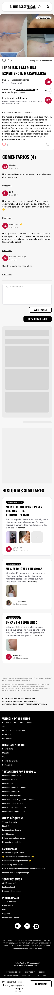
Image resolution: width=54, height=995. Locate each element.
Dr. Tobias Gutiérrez (25, 89)
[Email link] (36, 926)
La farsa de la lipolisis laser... (13, 852)
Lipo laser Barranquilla (11, 791)
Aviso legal (26, 976)
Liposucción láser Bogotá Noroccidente (18, 799)
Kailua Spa (6, 734)
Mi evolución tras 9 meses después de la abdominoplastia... (24, 511)
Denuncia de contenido (11, 891)
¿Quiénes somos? (9, 883)
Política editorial (40, 976)
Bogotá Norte (7, 749)
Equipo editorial (8, 887)
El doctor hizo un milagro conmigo (15, 873)
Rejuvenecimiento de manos (13, 838)
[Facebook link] (27, 927)
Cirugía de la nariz (9, 822)
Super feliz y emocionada (12, 865)
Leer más (20, 527)
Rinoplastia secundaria (11, 842)
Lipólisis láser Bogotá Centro (13, 811)
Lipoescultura (14, 564)
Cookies (42, 972)
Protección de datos (14, 972)
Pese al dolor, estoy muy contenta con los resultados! (23, 869)
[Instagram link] (18, 927)
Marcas (5, 910)
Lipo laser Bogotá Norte (11, 775)
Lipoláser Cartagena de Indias (14, 807)
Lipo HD (5, 826)
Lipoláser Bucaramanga (11, 795)
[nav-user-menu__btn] (47, 7)
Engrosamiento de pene (11, 830)
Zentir (4, 726)
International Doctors (10, 918)
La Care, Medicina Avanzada (13, 730)
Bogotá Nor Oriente (10, 761)
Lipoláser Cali (7, 783)
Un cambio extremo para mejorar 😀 (16, 861)
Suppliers (6, 914)
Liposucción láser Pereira (12, 803)
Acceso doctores (9, 902)
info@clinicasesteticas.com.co (27, 965)
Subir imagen (40, 309)
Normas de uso (31, 972)
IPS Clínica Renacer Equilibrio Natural (17, 722)
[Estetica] (23, 7)
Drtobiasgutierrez (20, 80)
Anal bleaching (8, 834)
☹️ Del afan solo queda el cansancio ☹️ (18, 856)
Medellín (5, 753)
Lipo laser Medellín (9, 779)
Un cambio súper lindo (21, 622)
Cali (3, 757)
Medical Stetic (8, 738)
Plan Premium (7, 906)
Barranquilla (7, 765)
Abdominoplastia (15, 502)
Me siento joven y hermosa (24, 568)
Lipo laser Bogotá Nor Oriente (14, 787)
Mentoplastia (13, 618)
